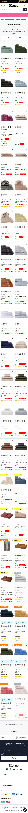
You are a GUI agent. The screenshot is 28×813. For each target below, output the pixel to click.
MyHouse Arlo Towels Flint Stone (20, 492)
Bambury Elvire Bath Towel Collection (20, 359)
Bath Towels (23, 19)
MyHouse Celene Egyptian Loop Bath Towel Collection (6, 135)
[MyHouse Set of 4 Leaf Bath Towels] (21, 282)
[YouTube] (21, 769)
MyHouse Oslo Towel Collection (19, 561)
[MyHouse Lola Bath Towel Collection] (21, 217)
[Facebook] (7, 769)
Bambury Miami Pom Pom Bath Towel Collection (6, 561)
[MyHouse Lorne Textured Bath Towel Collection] (21, 117)
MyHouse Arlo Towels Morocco (5, 527)
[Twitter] (17, 769)
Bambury (17, 357)
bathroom (22, 29)
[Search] (25, 9)
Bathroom (18, 19)
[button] (7, 38)
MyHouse (3, 61)
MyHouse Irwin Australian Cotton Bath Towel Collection (6, 200)
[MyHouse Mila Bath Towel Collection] (7, 314)
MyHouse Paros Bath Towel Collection (6, 631)
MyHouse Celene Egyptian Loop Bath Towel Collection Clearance (6, 593)
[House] (14, 5)
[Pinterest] (14, 769)
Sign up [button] (14, 758)
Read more (14, 33)
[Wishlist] (4, 5)
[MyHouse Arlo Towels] (7, 49)
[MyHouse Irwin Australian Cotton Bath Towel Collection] (7, 185)
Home (2, 19)
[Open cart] (26, 5)
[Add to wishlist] (12, 43)
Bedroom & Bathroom (9, 19)
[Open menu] (1, 5)
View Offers (22, 1)
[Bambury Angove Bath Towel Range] (7, 377)
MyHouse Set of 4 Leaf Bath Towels (21, 297)
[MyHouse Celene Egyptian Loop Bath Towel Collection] (7, 117)
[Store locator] (24, 5)
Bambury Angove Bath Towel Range (5, 394)
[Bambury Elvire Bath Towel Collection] (21, 344)
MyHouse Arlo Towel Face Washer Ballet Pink (20, 527)
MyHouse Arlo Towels (5, 63)
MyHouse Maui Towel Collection (5, 495)
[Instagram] (10, 769)
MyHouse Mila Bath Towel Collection (6, 329)
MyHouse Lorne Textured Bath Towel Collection (20, 132)
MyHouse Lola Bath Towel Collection (20, 232)
